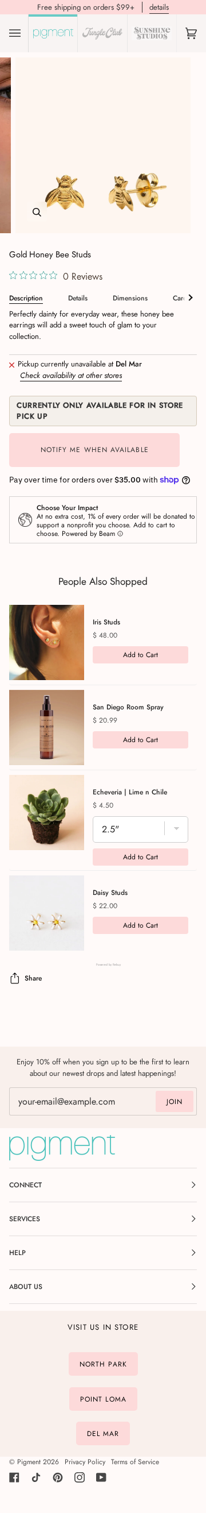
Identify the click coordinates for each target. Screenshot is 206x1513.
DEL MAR (103, 1434)
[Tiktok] (36, 1477)
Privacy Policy (85, 1462)
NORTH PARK (103, 1364)
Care (180, 298)
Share (33, 978)
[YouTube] (101, 1477)
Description (26, 298)
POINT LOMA (103, 1399)
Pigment (29, 1462)
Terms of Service (135, 1462)
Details (78, 298)
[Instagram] (79, 1477)
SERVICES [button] (24, 1219)
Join (175, 1102)
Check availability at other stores (71, 375)
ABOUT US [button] (25, 1287)
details (159, 7)
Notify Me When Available (95, 450)
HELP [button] (17, 1253)
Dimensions (130, 298)
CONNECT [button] (25, 1185)
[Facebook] (14, 1477)
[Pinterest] (58, 1477)
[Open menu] (26, 33)
